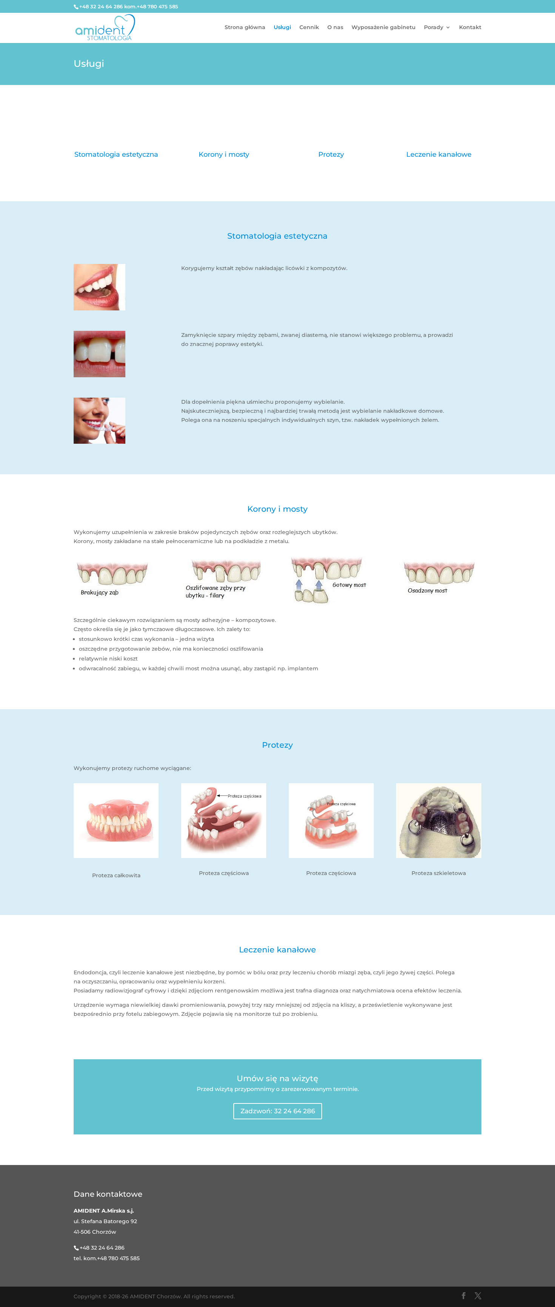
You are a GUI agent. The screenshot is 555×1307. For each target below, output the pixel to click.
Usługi (282, 28)
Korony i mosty (224, 154)
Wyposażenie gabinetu (384, 28)
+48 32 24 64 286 (102, 1247)
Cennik (309, 28)
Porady (433, 28)
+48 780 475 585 (118, 1258)
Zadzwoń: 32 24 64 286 (277, 1111)
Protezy (331, 154)
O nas (335, 28)
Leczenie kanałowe (439, 154)
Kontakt (470, 28)
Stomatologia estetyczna (116, 154)
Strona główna (245, 28)
